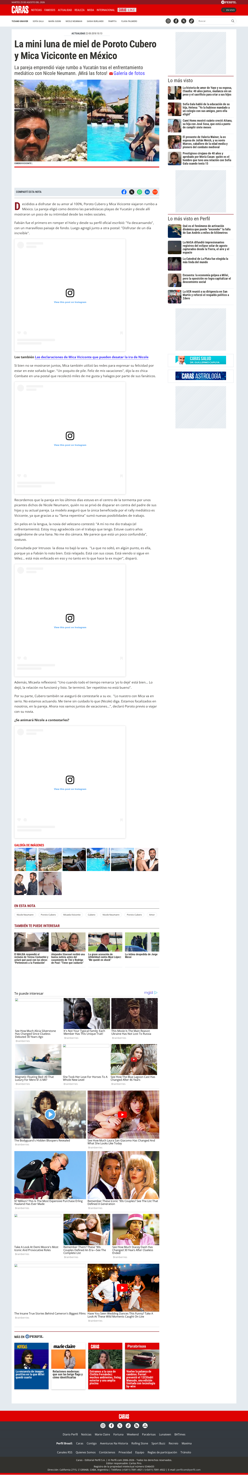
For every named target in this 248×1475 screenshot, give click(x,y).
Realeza (80, 10)
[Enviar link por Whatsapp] (139, 192)
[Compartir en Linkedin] (147, 192)
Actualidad (65, 10)
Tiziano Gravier (20, 21)
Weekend (133, 1434)
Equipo (139, 1452)
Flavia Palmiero (129, 21)
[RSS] (136, 1425)
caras (105, 1347)
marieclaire (68, 1347)
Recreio (173, 1443)
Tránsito (186, 1452)
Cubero (91, 914)
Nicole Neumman (74, 21)
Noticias (36, 10)
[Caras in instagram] (168, 21)
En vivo (230, 10)
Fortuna (118, 1434)
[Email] (155, 192)
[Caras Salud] (200, 363)
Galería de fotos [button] (129, 73)
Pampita (112, 21)
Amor (152, 914)
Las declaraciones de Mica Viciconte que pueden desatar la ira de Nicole (91, 357)
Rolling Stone (139, 1443)
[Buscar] (233, 21)
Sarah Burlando (95, 21)
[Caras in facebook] (175, 21)
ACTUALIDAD (78, 33)
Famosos (49, 10)
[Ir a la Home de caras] (20, 12)
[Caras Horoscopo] (200, 379)
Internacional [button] (106, 10)
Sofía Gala (38, 21)
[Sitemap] (145, 1425)
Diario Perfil (70, 1434)
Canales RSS (64, 1452)
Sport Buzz (158, 1443)
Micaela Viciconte (71, 914)
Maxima (187, 1443)
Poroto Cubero (48, 914)
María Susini (54, 21)
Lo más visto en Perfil (189, 219)
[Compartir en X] (131, 192)
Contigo (92, 1443)
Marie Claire (102, 1434)
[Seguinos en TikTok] (191, 21)
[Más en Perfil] (34, 1336)
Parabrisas (149, 1434)
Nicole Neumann (25, 914)
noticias (31, 1347)
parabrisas (142, 1347)
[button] (86, 123)
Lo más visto (180, 80)
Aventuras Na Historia (114, 1443)
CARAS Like (127, 9)
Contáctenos (107, 1452)
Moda (90, 10)
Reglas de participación (162, 1452)
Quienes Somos (86, 1452)
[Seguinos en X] (183, 21)
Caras (79, 1443)
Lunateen (165, 1434)
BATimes (179, 1434)
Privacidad (125, 1452)
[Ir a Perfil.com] (228, 3)
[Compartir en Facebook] (124, 192)
